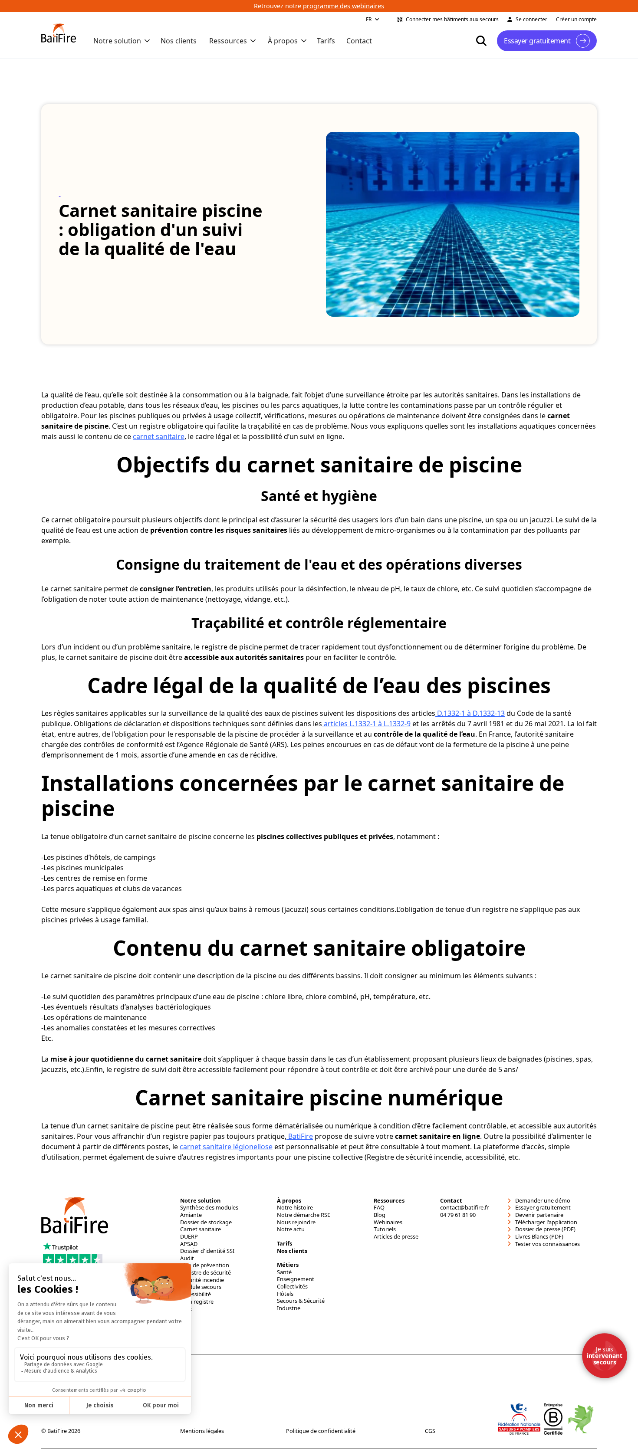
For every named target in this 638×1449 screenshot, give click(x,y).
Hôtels (285, 1294)
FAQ (379, 1207)
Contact (359, 41)
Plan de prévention (204, 1265)
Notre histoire (295, 1207)
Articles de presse (396, 1236)
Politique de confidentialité (320, 1431)
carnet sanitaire (158, 436)
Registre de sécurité (205, 1272)
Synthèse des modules (209, 1207)
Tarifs (326, 41)
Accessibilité (195, 1294)
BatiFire (299, 1136)
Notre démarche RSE (303, 1215)
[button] (373, 19)
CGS (430, 1431)
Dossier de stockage (206, 1222)
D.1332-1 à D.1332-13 (470, 713)
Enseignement (295, 1279)
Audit (187, 1258)
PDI (184, 1316)
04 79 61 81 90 (458, 1215)
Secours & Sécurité (301, 1301)
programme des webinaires (343, 6)
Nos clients (179, 41)
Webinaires (388, 1222)
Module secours (200, 1287)
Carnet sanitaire (200, 1229)
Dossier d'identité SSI (207, 1251)
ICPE (186, 1308)
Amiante (191, 1215)
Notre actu (291, 1229)
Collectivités (292, 1286)
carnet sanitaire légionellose (226, 1146)
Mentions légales (202, 1431)
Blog (379, 1215)
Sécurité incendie (202, 1280)
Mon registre (197, 1301)
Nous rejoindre (296, 1222)
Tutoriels (385, 1229)
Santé (284, 1272)
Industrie (288, 1308)
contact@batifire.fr (464, 1207)
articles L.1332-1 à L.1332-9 (366, 723)
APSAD (188, 1244)
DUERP (189, 1236)
